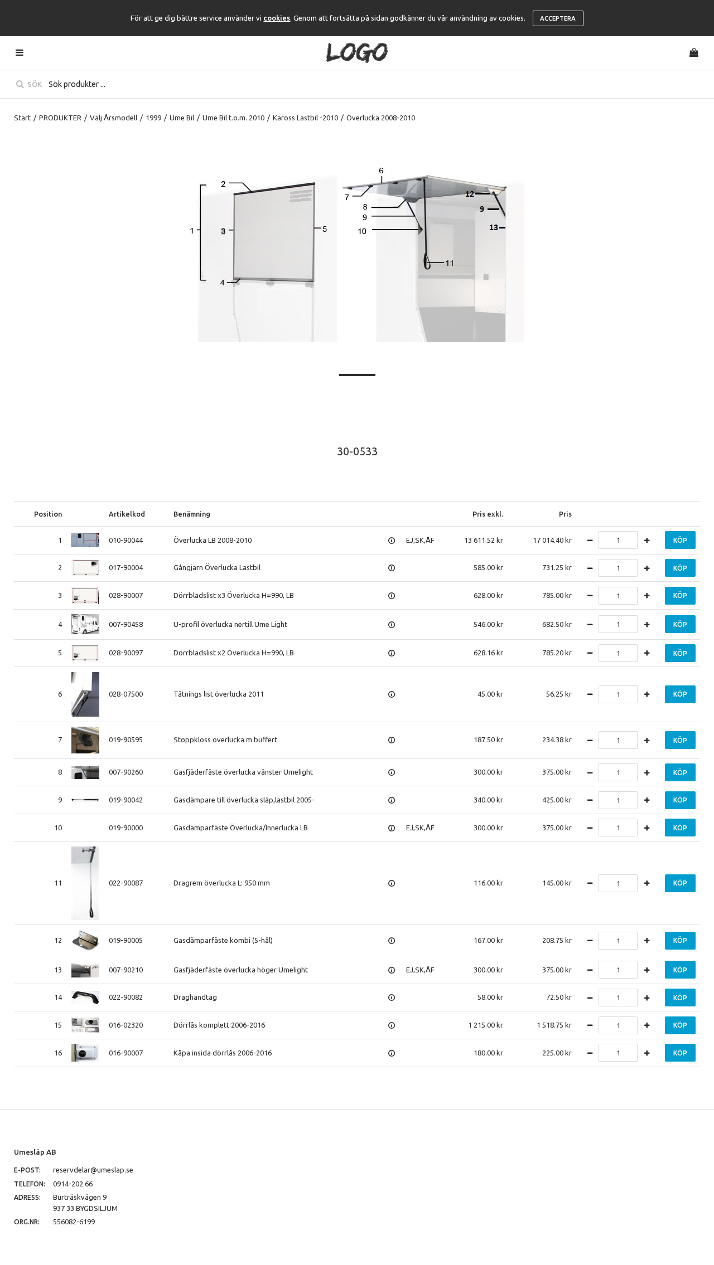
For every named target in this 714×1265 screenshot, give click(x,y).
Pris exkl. (487, 514)
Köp (680, 540)
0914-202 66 (73, 1184)
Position (48, 514)
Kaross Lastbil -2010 (305, 117)
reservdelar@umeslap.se (93, 1170)
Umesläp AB (35, 1152)
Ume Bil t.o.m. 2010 (233, 117)
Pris (565, 514)
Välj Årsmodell (113, 117)
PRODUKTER (60, 117)
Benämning (191, 514)
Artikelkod (127, 514)
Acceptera (558, 18)
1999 (153, 117)
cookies (276, 18)
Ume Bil (182, 117)
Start (22, 117)
